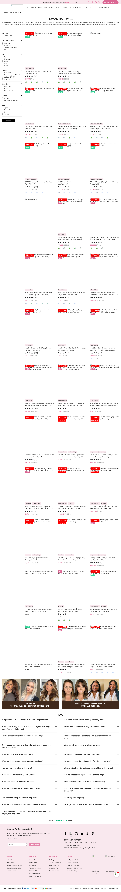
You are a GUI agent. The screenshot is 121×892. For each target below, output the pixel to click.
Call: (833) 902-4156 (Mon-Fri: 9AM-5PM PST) (80, 842)
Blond (6, 65)
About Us (10, 860)
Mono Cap (7, 45)
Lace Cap (7, 43)
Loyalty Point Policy (72, 862)
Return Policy (33, 862)
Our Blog (51, 860)
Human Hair (8, 36)
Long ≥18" (7, 79)
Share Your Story (72, 871)
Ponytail (6, 114)
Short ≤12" (7, 73)
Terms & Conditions (35, 868)
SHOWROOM (67, 8)
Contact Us (32, 860)
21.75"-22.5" (8, 89)
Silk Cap (6, 49)
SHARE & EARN (104, 8)
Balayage (7, 59)
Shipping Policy (33, 871)
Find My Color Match (55, 862)
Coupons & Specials (73, 865)
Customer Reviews (54, 871)
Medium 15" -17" (9, 77)
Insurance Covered (34, 873)
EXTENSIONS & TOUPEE (52, 8)
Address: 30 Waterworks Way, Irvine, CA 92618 (80, 848)
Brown (6, 57)
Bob (5, 112)
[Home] (3, 12)
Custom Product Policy (36, 876)
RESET (8, 121)
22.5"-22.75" (8, 91)
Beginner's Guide (54, 865)
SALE (86, 8)
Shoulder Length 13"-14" (12, 75)
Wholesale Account (109, 2)
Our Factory (10, 862)
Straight (6, 98)
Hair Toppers (31, 8)
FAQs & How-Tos (53, 868)
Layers (6, 108)
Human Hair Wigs (15, 12)
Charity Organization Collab (15, 865)
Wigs (40, 8)
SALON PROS (77, 8)
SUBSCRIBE (34, 844)
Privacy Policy (33, 865)
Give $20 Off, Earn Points (74, 868)
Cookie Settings (113, 888)
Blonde (6, 61)
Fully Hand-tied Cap (10, 47)
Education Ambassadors (14, 868)
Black (5, 63)
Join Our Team (11, 871)
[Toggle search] (89, 2)
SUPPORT (93, 8)
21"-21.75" (7, 86)
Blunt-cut (7, 110)
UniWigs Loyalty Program (74, 860)
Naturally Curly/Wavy (11, 100)
